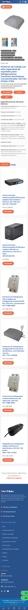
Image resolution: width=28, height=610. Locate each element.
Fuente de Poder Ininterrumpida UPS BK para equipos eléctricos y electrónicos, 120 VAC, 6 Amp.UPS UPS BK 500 (13, 250)
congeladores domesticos (7, 55)
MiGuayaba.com (14, 604)
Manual (19, 92)
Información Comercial (9, 541)
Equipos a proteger (8, 534)
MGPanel (19, 602)
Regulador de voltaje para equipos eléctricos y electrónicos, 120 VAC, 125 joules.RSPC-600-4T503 (13, 448)
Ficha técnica (7, 92)
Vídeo (6, 97)
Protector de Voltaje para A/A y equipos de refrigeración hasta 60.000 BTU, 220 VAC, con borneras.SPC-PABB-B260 (13, 301)
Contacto (5, 560)
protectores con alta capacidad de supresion (12, 59)
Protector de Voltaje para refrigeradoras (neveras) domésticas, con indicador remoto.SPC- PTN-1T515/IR (13, 351)
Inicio (4, 526)
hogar (14, 50)
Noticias (5, 553)
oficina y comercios (6, 50)
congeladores (18, 57)
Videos (5, 556)
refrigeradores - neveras (7, 57)
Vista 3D (7, 7)
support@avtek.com (9, 586)
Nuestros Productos (8, 530)
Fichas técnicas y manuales (11, 549)
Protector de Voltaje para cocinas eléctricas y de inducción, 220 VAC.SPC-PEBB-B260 (12, 399)
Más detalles (8, 211)
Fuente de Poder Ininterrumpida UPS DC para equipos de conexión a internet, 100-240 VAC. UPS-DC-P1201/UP (13, 199)
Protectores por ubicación (10, 538)
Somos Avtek (6, 545)
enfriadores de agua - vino (8, 53)
